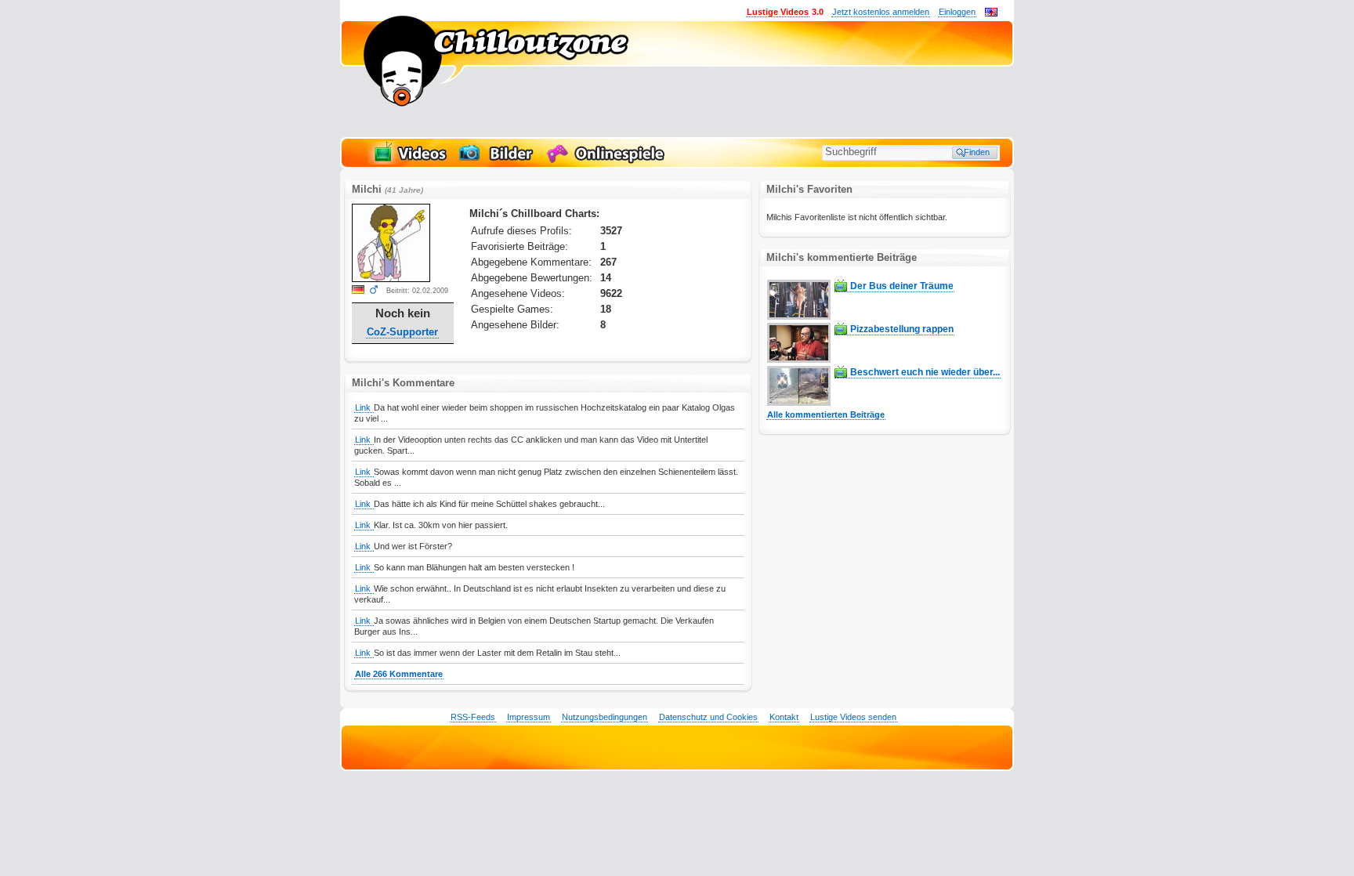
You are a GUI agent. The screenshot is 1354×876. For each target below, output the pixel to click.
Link (364, 407)
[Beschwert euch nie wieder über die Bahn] (798, 402)
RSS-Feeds (473, 717)
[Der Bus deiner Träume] (798, 316)
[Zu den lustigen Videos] (409, 161)
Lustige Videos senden (853, 717)
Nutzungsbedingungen (604, 717)
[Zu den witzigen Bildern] (497, 161)
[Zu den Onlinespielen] (608, 161)
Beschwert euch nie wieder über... (925, 372)
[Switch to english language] (991, 13)
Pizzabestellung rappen (902, 329)
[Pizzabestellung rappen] (798, 359)
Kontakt (783, 717)
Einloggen (957, 11)
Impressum (528, 717)
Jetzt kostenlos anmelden (880, 11)
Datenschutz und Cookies (708, 717)
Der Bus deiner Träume (902, 286)
